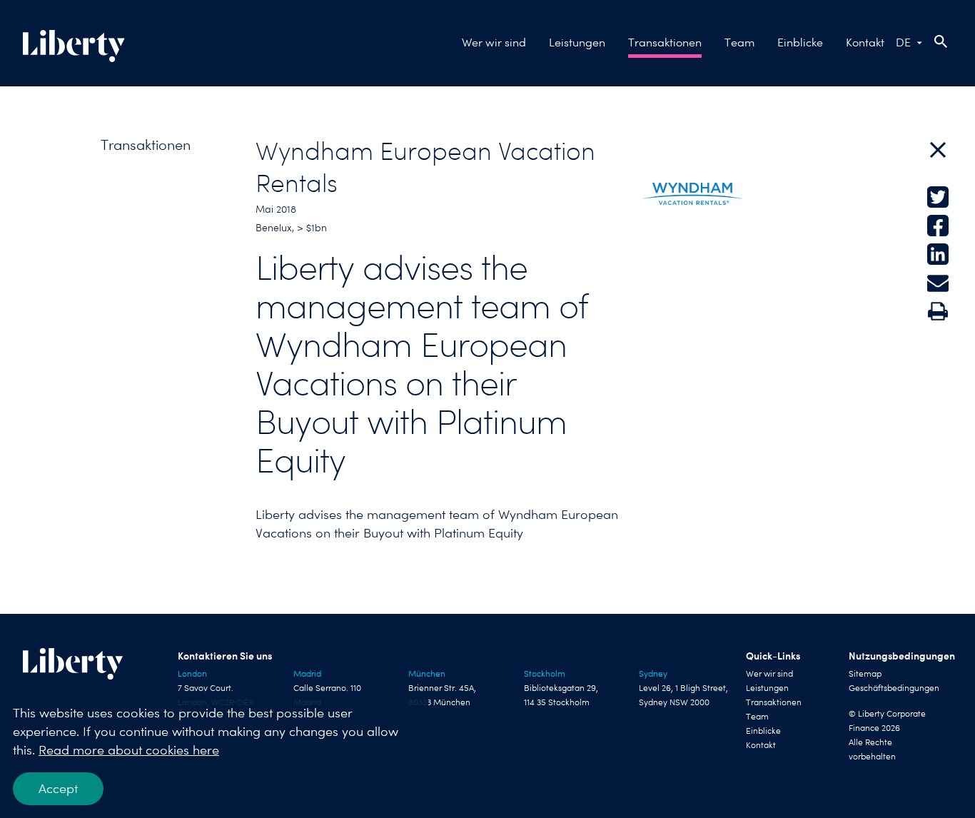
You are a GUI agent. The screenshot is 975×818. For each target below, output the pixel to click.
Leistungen (577, 42)
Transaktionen (665, 42)
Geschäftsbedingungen (894, 688)
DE (903, 42)
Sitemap (865, 674)
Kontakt (865, 42)
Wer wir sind (494, 42)
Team (739, 42)
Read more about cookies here (129, 749)
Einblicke (800, 42)
